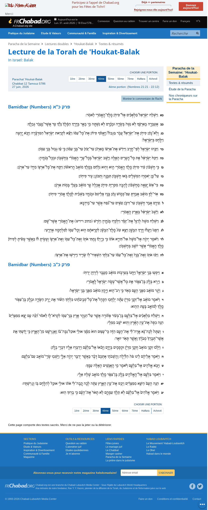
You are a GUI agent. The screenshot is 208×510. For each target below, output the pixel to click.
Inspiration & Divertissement (120, 33)
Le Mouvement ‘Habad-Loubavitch (165, 443)
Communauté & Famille (81, 33)
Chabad (71, 485)
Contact (197, 499)
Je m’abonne (73, 453)
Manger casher (114, 453)
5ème (111, 78)
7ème (130, 78)
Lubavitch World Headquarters (132, 485)
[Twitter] (200, 486)
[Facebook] (192, 486)
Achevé (153, 78)
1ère (72, 78)
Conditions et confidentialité (172, 499)
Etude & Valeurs (51, 33)
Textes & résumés (111, 44)
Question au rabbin (124, 21)
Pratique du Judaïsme (21, 33)
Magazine (29, 457)
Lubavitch (81, 485)
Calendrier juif (73, 446)
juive (153, 488)
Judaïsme (127, 488)
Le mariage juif (114, 446)
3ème (91, 78)
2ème (82, 78)
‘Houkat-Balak (83, 44)
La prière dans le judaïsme (120, 460)
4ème (101, 78)
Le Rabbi (151, 446)
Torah (115, 488)
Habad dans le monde (158, 453)
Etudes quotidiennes (77, 450)
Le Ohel (150, 450)
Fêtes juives (112, 443)
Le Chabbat (112, 450)
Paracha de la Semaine (24, 44)
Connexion (103, 21)
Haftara (141, 78)
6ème (121, 78)
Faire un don (170, 21)
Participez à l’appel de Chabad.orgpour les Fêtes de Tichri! (95, 4)
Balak (28, 59)
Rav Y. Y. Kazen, (76, 488)
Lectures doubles (57, 44)
